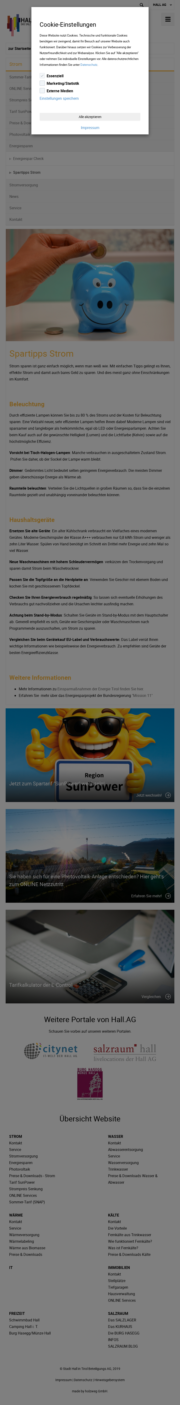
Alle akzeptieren (90, 117)
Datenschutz (88, 65)
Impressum (90, 127)
